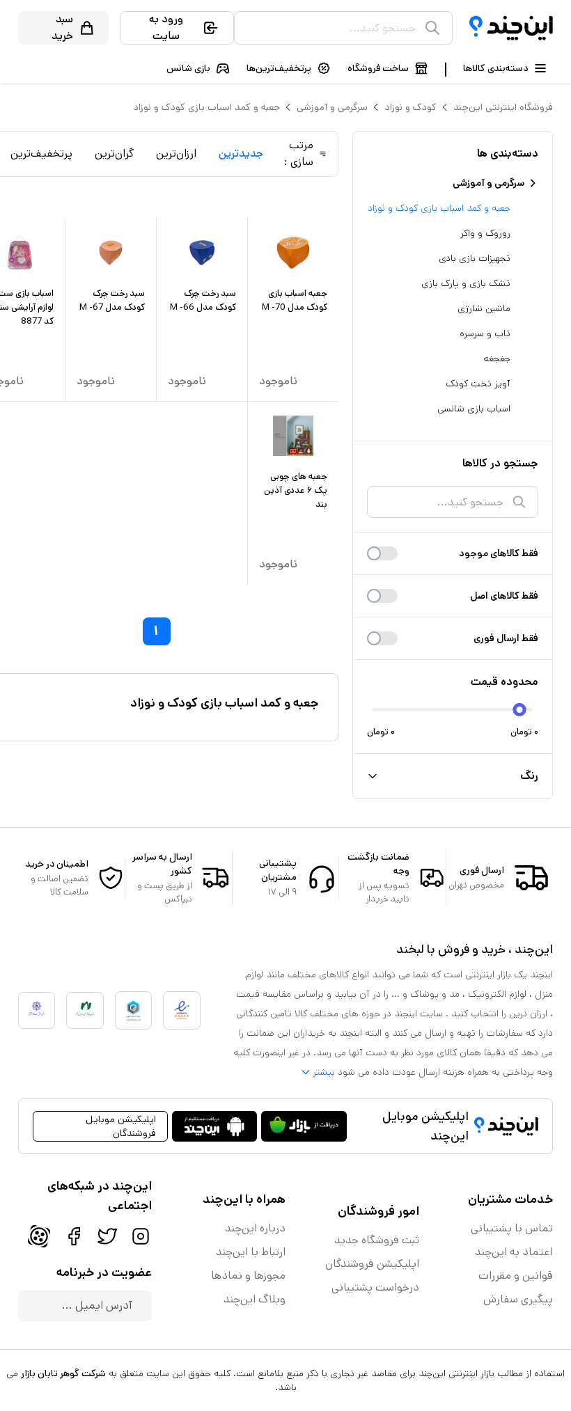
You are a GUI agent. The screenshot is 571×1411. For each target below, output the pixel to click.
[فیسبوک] (74, 1236)
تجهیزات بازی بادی (474, 258)
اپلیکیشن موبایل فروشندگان (121, 1126)
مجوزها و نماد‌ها (248, 1276)
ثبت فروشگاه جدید (376, 1240)
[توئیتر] (107, 1236)
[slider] (519, 709)
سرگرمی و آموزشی (332, 107)
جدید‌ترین (241, 153)
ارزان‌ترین (176, 153)
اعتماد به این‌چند (514, 1252)
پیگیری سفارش (518, 1299)
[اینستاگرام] (141, 1236)
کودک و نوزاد (410, 107)
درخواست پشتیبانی (375, 1287)
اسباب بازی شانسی (473, 409)
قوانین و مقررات (515, 1276)
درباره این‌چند (255, 1228)
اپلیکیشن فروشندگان (372, 1264)
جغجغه (496, 358)
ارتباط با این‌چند (251, 1252)
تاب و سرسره (485, 333)
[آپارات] (39, 1236)
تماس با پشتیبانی (512, 1228)
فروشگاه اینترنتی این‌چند (503, 107)
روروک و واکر (485, 233)
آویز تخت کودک (478, 384)
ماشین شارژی (483, 308)
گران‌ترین (114, 153)
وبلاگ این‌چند (255, 1299)
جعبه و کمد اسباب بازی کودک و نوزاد (206, 107)
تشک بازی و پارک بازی (465, 283)
